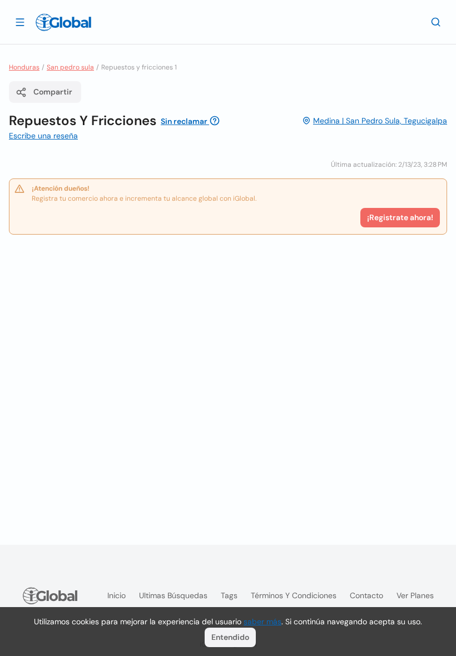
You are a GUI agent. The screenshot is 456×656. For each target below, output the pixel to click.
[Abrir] (20, 22)
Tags (229, 595)
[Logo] (63, 22)
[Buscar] (436, 22)
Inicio (116, 595)
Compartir (52, 92)
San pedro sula (70, 67)
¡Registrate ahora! (400, 217)
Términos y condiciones (293, 595)
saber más (262, 622)
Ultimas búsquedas (173, 595)
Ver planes (415, 595)
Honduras (24, 67)
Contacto (366, 595)
